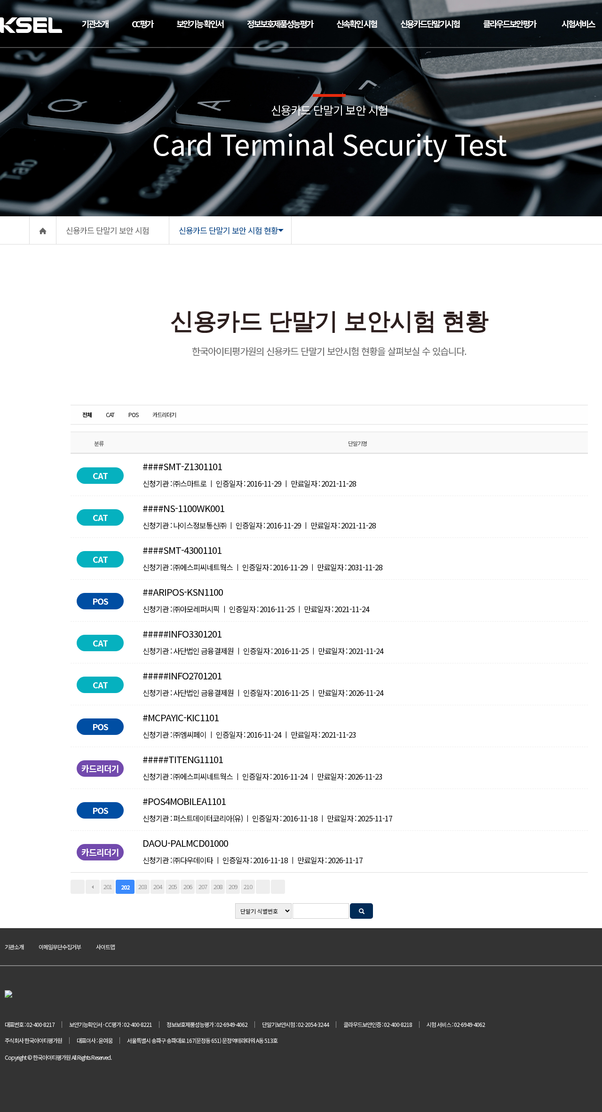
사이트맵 (105, 947)
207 (202, 886)
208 (218, 886)
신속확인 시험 (356, 23)
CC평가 (142, 23)
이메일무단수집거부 (60, 947)
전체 (87, 414)
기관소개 (95, 23)
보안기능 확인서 (199, 23)
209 (233, 886)
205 (172, 886)
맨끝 (278, 887)
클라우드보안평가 (509, 23)
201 (107, 886)
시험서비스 (578, 23)
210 (248, 886)
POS (133, 414)
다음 (263, 887)
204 (157, 886)
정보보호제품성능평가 (280, 23)
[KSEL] (31, 22)
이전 (93, 887)
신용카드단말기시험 (429, 23)
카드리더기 (164, 414)
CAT (110, 414)
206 (187, 886)
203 (142, 886)
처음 (78, 887)
